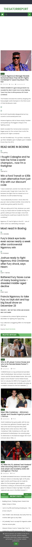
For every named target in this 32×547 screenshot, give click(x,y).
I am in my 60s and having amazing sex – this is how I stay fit (16, 509)
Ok (16, 544)
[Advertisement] (16, 33)
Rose (12, 84)
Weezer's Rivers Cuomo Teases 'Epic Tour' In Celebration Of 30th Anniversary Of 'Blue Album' (16, 531)
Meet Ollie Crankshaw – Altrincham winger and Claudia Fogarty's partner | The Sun (15, 414)
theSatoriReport (16, 9)
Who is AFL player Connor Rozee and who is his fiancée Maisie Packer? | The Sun (15, 364)
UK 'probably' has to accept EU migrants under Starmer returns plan (16, 523)
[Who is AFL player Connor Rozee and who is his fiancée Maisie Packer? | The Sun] (16, 347)
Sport (2, 74)
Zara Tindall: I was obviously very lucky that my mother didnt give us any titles (16, 516)
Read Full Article (10, 329)
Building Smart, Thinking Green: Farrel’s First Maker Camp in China (15, 502)
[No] (30, 539)
